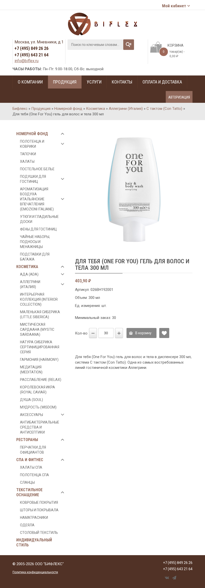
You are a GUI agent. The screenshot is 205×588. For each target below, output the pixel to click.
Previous (81, 191)
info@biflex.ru (26, 60)
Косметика (95, 108)
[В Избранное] (164, 333)
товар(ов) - (173, 54)
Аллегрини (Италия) (126, 108)
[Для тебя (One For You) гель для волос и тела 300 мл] (133, 189)
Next (186, 191)
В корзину (143, 333)
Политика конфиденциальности (35, 572)
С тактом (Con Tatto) (164, 108)
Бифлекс (20, 108)
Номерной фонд (68, 108)
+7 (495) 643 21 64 (31, 54)
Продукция (40, 108)
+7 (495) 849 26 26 (31, 48)
